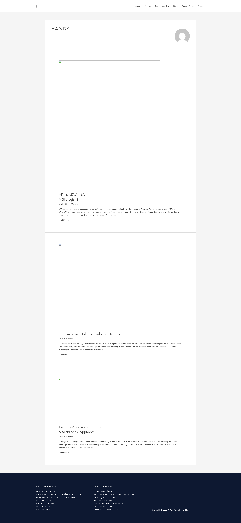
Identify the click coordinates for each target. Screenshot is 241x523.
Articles (61, 204)
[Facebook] (153, 504)
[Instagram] (159, 504)
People (200, 6)
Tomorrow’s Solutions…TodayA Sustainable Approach (80, 429)
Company (137, 6)
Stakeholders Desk (162, 6)
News (175, 6)
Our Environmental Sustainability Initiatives (89, 334)
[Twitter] (172, 504)
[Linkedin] (165, 504)
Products (148, 6)
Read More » (64, 220)
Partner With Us (188, 6)
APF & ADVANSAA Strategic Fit (72, 197)
